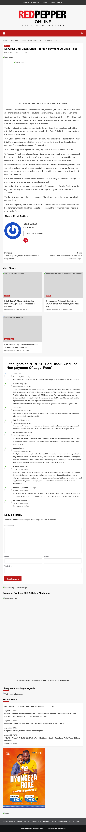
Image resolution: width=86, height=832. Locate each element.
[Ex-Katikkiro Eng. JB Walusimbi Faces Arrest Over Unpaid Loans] (22, 329)
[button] (5, 33)
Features (45, 821)
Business (27, 821)
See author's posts (35, 233)
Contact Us (35, 2)
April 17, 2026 (25, 309)
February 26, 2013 (21, 53)
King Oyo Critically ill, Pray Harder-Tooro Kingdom (23, 731)
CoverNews (50, 828)
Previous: (21, 256)
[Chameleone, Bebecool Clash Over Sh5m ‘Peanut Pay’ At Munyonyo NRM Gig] (63, 285)
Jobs (78, 821)
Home (5, 821)
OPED (53, 821)
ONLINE (43, 21)
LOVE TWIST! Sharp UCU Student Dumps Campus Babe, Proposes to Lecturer (19, 304)
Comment (9, 526)
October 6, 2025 (67, 309)
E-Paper (44, 2)
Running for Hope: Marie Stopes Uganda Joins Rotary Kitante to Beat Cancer (34, 723)
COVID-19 (36, 821)
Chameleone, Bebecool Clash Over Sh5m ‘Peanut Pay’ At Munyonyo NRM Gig (62, 304)
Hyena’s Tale (62, 821)
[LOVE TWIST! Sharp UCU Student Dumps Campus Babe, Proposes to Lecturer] (22, 285)
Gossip (7, 45)
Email (46, 556)
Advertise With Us (55, 2)
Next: (65, 256)
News (19, 821)
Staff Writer (9, 53)
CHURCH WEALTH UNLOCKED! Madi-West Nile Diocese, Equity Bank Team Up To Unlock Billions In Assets (42, 739)
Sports (71, 821)
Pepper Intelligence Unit (12, 309)
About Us (25, 2)
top (12, 339)
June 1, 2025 (25, 350)
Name (6, 556)
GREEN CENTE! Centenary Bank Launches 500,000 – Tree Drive (29, 706)
